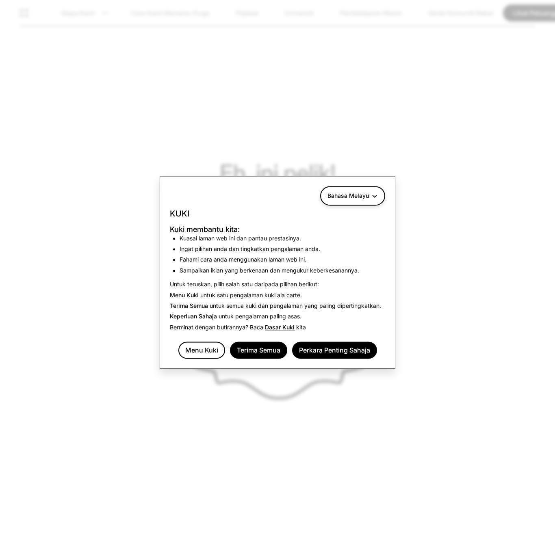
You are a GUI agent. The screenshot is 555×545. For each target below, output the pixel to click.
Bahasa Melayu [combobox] (348, 195)
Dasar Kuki (280, 327)
